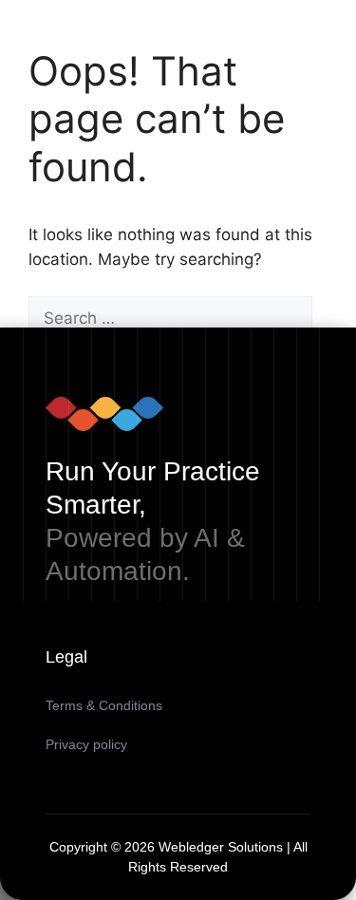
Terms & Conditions (104, 705)
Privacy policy (86, 744)
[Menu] (304, 7)
